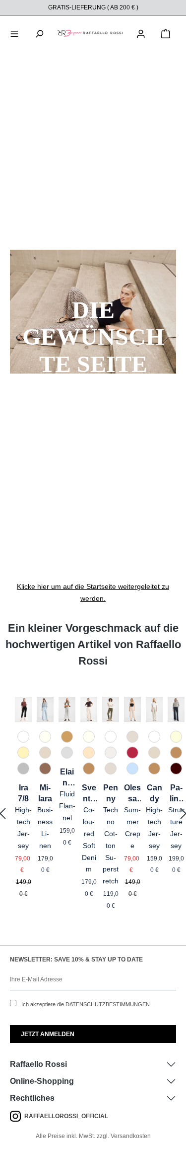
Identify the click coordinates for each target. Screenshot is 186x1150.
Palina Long (176, 793)
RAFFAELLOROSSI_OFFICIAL (66, 1116)
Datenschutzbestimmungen (107, 1004)
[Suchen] (39, 32)
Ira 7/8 (23, 793)
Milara (45, 793)
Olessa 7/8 (132, 793)
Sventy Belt (88, 793)
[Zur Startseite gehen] (90, 33)
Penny (110, 793)
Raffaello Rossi (38, 1064)
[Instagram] (17, 1116)
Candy (154, 793)
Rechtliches (32, 1098)
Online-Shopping (42, 1081)
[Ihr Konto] (140, 32)
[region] (93, 814)
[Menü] (14, 32)
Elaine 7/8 (67, 777)
